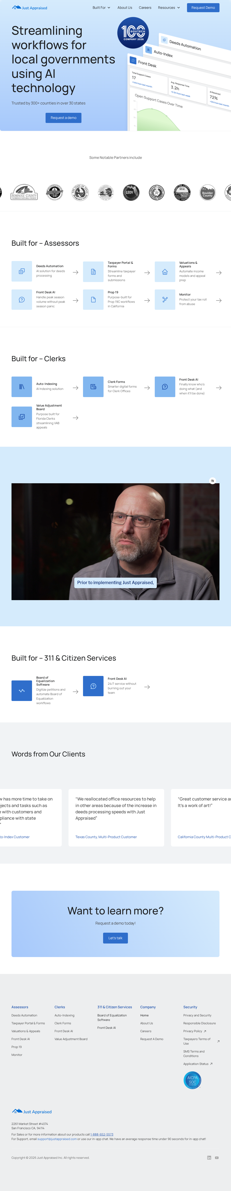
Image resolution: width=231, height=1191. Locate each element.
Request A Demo (151, 1039)
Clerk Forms (63, 1023)
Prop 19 (17, 1047)
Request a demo (63, 117)
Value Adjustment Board (71, 1039)
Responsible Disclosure (199, 1023)
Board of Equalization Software (112, 1017)
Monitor (17, 1055)
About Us (125, 7)
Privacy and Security (197, 1015)
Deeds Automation (24, 1015)
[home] (30, 7)
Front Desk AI (21, 1039)
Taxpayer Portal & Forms (28, 1023)
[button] (101, 7)
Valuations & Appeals (26, 1031)
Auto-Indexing (64, 1015)
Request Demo (203, 7)
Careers (145, 7)
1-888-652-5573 (101, 1134)
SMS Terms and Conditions (194, 1053)
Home (144, 1015)
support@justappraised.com (57, 1139)
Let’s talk (115, 938)
